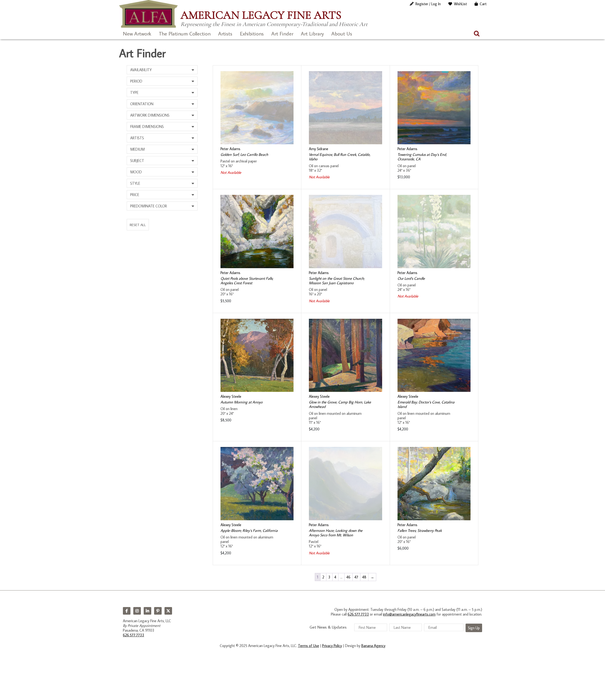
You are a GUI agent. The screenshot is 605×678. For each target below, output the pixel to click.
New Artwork (137, 33)
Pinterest (158, 611)
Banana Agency (373, 645)
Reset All (138, 224)
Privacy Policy (332, 645)
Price (134, 194)
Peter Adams (230, 148)
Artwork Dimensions (149, 115)
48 (364, 577)
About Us (341, 33)
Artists (225, 33)
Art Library (312, 33)
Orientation (141, 103)
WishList (460, 4)
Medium (137, 149)
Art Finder (282, 33)
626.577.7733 (133, 635)
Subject (137, 160)
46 (348, 577)
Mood (136, 172)
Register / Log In (428, 4)
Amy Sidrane (318, 148)
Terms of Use (308, 645)
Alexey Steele (230, 396)
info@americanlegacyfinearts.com (409, 614)
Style (135, 183)
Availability (141, 69)
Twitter (168, 611)
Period (136, 81)
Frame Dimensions (147, 126)
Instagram (137, 611)
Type (134, 92)
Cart (483, 4)
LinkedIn (147, 611)
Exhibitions (252, 33)
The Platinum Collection (185, 33)
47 (356, 577)
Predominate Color (148, 206)
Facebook (126, 611)
